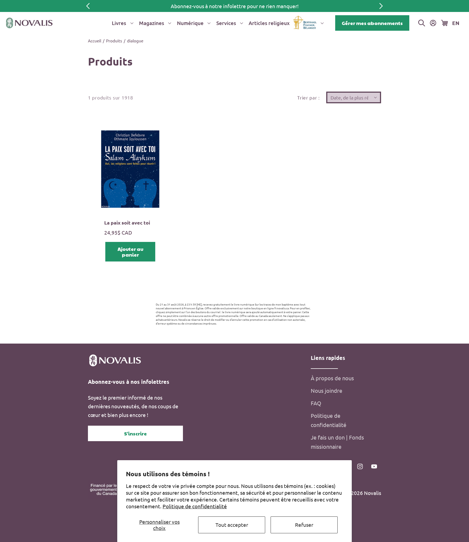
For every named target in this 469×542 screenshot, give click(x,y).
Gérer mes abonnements (372, 23)
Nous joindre (326, 390)
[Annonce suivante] (381, 6)
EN (455, 23)
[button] (121, 23)
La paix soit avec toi (127, 222)
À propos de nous (332, 378)
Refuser (304, 524)
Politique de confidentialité (195, 506)
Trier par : (308, 97)
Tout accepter (232, 524)
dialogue (135, 40)
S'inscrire (135, 433)
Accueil (94, 40)
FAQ (316, 403)
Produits (114, 40)
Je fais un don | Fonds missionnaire (337, 442)
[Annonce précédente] (88, 6)
